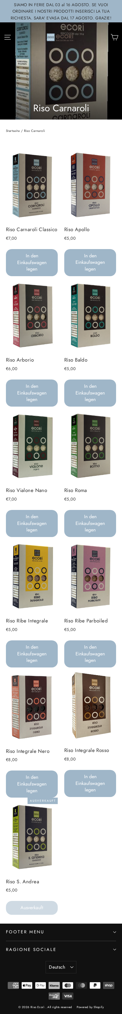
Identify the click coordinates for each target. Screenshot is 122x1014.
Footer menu (25, 932)
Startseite (13, 130)
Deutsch (57, 967)
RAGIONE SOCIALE (31, 949)
